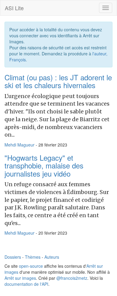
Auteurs (51, 257)
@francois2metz (71, 278)
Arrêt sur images (20, 278)
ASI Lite (14, 8)
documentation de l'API (26, 284)
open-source (31, 266)
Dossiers (12, 257)
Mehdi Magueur (19, 145)
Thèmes (32, 257)
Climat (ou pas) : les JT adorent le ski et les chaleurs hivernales (58, 81)
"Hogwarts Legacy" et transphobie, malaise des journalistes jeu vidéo (43, 165)
